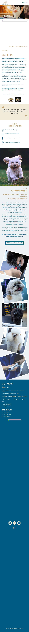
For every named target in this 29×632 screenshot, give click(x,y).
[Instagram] (14, 523)
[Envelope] (19, 523)
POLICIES (10, 384)
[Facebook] (10, 523)
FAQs (3, 384)
